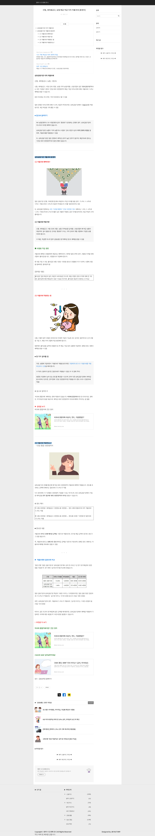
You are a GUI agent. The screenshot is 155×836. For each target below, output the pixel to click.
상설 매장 (78, 824)
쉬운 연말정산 (78, 811)
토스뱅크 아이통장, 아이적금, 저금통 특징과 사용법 (58, 710)
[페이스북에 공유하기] (64, 694)
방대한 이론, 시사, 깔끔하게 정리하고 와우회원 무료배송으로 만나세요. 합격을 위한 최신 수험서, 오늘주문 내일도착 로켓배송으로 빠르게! (63, 57)
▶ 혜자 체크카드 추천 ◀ (64, 759)
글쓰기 (98, 32)
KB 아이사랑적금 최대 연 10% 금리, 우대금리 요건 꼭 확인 (61, 719)
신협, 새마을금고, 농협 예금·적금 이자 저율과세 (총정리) (64, 10)
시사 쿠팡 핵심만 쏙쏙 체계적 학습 (47, 55)
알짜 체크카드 (78, 807)
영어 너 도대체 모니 (43, 769)
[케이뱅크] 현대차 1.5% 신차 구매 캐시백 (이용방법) (59, 729)
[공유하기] (40, 687)
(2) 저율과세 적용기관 (45, 36)
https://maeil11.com (41, 64)
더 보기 (91, 702)
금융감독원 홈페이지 (45, 679)
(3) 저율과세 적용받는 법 (46, 39)
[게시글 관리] (42, 687)
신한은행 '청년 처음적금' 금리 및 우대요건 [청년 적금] (59, 739)
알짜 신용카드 (78, 798)
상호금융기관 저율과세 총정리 (46, 31)
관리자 (98, 28)
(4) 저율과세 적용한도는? (46, 42)
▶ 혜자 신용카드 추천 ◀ (64, 754)
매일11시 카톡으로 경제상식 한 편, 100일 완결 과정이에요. (52, 68)
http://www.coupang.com (43, 52)
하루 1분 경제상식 (42, 66)
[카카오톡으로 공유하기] (69, 694)
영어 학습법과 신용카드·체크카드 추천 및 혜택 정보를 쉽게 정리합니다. (54, 771)
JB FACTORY (115, 832)
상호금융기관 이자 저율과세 (45, 28)
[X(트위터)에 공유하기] (59, 694)
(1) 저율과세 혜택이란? (46, 34)
